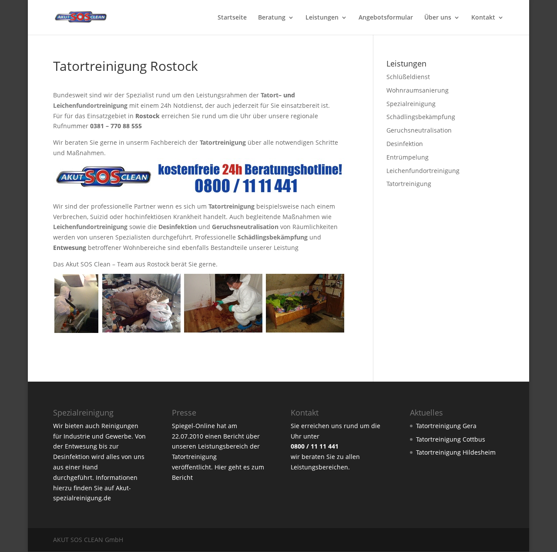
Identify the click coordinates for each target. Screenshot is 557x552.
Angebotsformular (386, 17)
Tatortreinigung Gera (446, 426)
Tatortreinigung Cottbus (450, 439)
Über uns (437, 17)
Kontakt (483, 17)
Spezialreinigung (411, 104)
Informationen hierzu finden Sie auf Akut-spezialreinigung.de (95, 487)
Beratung (271, 17)
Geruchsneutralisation (419, 130)
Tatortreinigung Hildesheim (456, 452)
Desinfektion (404, 144)
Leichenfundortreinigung (90, 105)
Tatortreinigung (408, 184)
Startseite (232, 17)
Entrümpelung (407, 157)
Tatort (269, 95)
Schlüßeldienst (408, 77)
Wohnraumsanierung (417, 90)
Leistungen (322, 17)
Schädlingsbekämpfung (420, 117)
